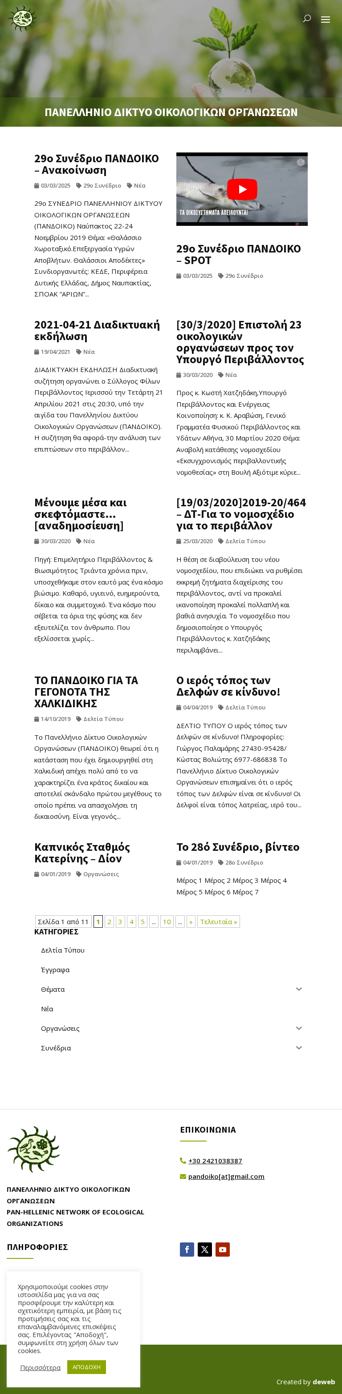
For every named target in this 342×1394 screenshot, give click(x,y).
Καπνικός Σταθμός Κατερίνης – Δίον (82, 852)
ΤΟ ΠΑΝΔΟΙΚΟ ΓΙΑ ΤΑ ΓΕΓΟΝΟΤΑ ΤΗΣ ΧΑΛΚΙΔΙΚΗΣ (86, 691)
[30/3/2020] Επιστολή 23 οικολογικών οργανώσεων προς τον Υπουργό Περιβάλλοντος (240, 341)
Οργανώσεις (101, 874)
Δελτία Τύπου (245, 541)
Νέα (140, 185)
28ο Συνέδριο (244, 862)
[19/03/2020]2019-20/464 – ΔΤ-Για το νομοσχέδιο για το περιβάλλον (241, 514)
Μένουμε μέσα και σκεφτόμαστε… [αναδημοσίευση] (80, 514)
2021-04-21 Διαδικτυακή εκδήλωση (97, 330)
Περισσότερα (40, 1367)
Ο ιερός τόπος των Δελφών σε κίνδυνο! (228, 686)
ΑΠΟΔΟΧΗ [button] (87, 1367)
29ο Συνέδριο (102, 185)
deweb (324, 1381)
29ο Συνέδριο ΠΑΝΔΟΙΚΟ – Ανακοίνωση (96, 164)
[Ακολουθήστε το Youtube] (223, 1249)
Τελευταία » (218, 921)
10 (167, 921)
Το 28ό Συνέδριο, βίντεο (238, 846)
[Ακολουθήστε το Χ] (205, 1249)
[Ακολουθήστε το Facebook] (187, 1249)
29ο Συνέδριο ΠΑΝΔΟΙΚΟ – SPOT (238, 254)
